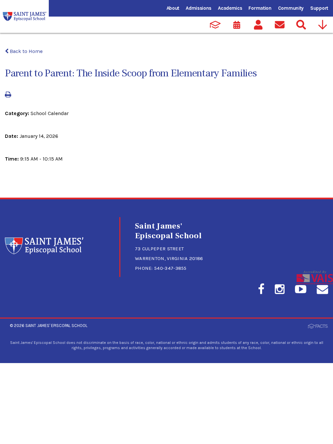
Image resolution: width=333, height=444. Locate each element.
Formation (259, 8)
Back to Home (25, 51)
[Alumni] (258, 25)
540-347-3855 (170, 268)
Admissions (198, 8)
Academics (230, 8)
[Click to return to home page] (44, 252)
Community (291, 8)
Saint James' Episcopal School (56, 325)
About (173, 8)
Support (319, 8)
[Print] (8, 95)
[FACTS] (215, 25)
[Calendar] (236, 25)
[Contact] (279, 25)
